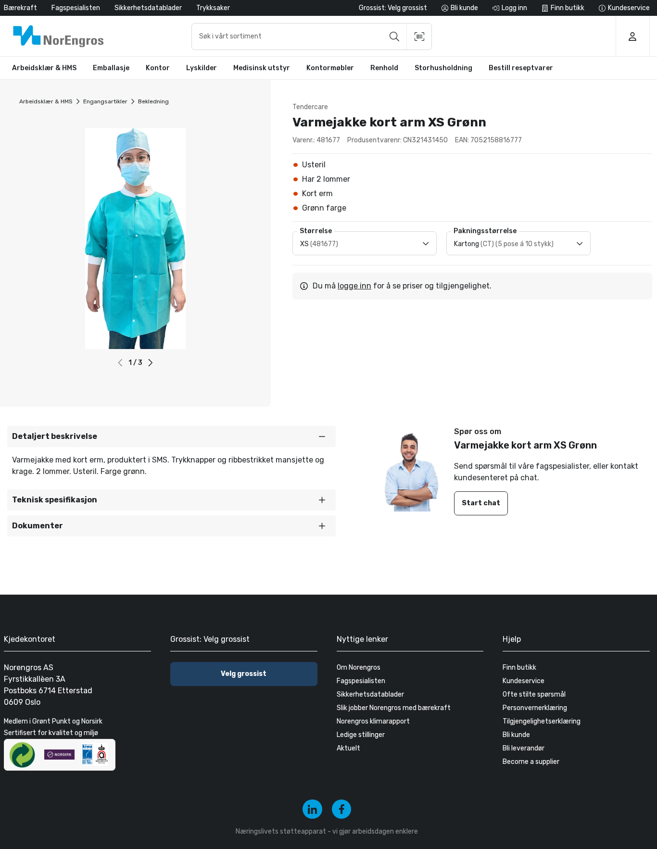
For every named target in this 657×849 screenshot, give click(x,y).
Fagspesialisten (75, 8)
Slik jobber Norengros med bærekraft (394, 708)
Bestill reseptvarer (521, 68)
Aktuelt (348, 748)
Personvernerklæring (535, 708)
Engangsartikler (105, 101)
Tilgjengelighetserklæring (542, 721)
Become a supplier (531, 762)
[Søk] (394, 36)
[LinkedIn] (312, 809)
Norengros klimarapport (373, 721)
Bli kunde (516, 735)
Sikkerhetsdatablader (148, 8)
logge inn (354, 285)
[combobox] (311, 36)
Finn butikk (519, 667)
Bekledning (153, 101)
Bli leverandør (523, 748)
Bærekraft (20, 8)
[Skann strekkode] (419, 36)
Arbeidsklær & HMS (46, 101)
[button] (151, 363)
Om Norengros (358, 667)
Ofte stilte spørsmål (534, 694)
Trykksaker (213, 8)
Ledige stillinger (361, 735)
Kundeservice (523, 681)
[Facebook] (342, 809)
